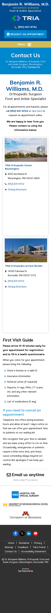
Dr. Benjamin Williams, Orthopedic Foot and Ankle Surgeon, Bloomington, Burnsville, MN (26, 64)
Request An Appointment (27, 34)
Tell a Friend (39, 547)
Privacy (38, 543)
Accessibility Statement (33, 551)
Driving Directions (17, 189)
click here (37, 111)
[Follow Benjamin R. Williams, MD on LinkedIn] (28, 533)
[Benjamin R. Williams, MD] (25, 9)
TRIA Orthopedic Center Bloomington (18, 167)
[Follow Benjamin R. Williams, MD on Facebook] (15, 533)
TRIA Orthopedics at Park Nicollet (23, 265)
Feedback (23, 547)
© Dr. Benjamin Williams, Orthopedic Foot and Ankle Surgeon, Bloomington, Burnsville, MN (25, 561)
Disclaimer (24, 543)
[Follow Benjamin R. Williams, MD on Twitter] (22, 533)
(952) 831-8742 (27, 27)
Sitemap (9, 547)
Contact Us (11, 551)
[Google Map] (25, 311)
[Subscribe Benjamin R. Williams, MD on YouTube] (35, 533)
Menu (21, 44)
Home (11, 543)
